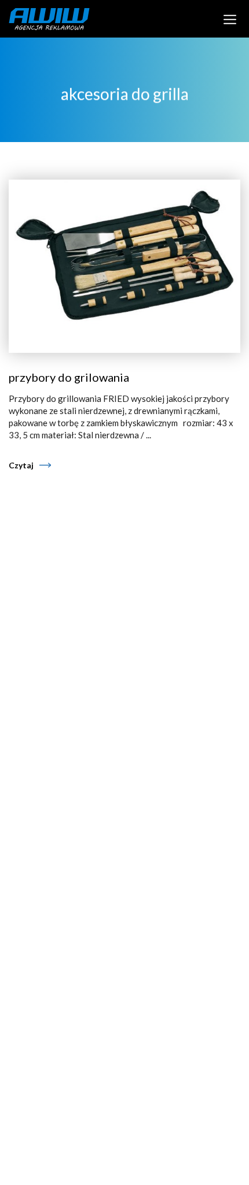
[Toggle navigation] (230, 18)
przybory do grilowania (69, 377)
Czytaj (21, 465)
